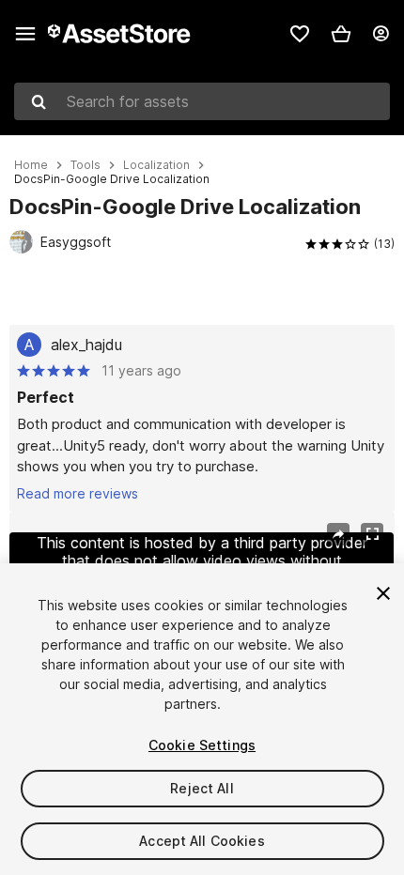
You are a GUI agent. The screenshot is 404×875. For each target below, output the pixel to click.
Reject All (201, 788)
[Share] (338, 534)
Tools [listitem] (85, 165)
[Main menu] (25, 34)
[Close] (383, 593)
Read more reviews (77, 493)
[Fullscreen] (372, 534)
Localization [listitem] (156, 165)
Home (31, 165)
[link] (299, 34)
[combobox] (202, 101)
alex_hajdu (86, 344)
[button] (341, 34)
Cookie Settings (202, 745)
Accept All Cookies (202, 841)
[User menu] (380, 33)
